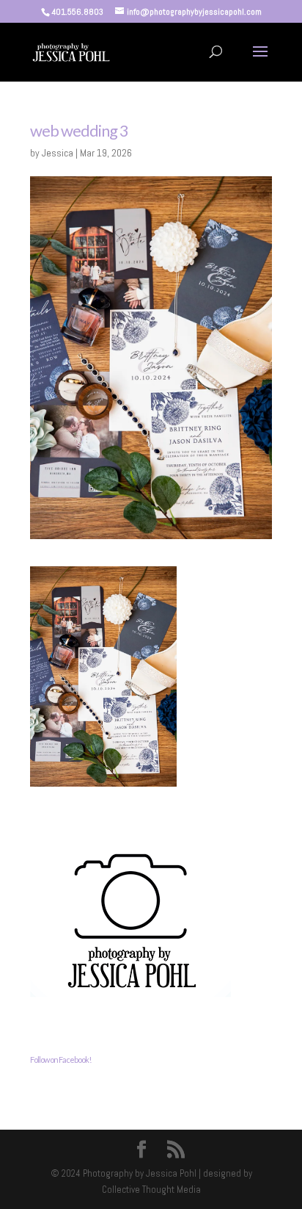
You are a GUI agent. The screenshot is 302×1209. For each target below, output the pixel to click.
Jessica (57, 152)
